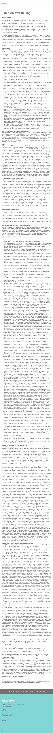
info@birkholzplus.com (6, 715)
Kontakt (46, 3)
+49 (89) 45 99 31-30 (7, 714)
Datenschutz (4, 720)
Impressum (4, 719)
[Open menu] (50, 3)
